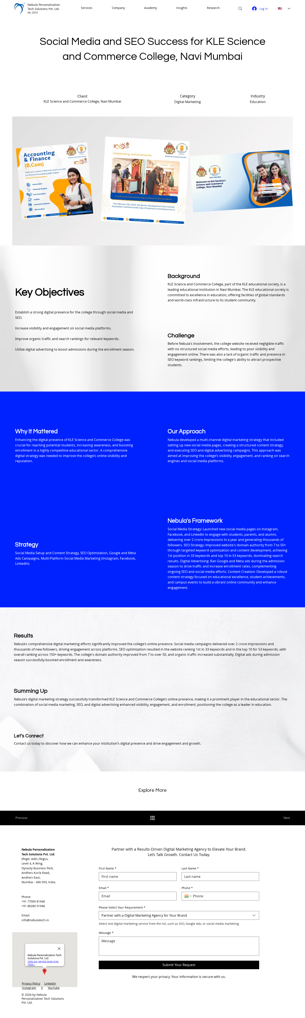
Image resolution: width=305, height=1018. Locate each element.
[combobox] (179, 915)
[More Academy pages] (158, 8)
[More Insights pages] (189, 8)
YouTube (54, 988)
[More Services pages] (94, 8)
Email (104, 888)
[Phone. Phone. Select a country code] (188, 896)
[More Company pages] (126, 8)
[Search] (240, 8)
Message (106, 933)
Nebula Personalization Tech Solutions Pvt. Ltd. (44, 7)
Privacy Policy (31, 983)
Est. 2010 (33, 12)
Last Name (190, 868)
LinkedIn (50, 983)
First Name (107, 868)
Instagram (29, 988)
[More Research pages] (221, 8)
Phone (187, 888)
